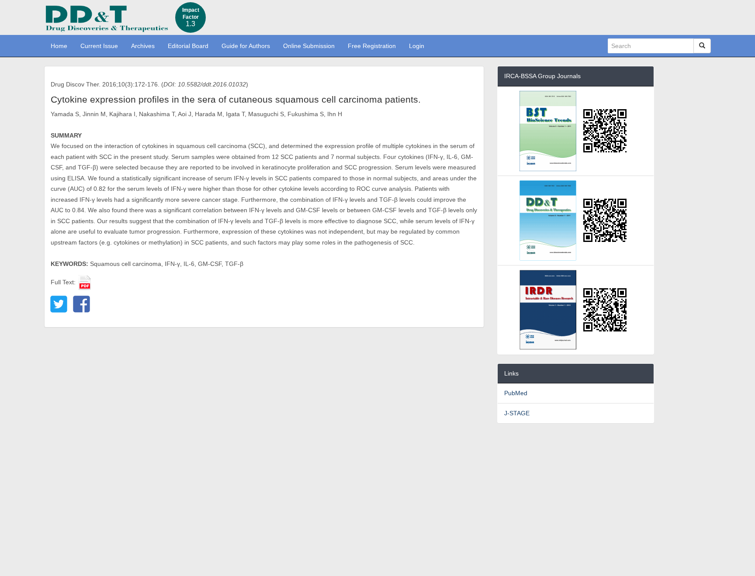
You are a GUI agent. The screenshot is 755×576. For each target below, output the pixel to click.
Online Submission (309, 45)
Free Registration (372, 45)
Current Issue (99, 45)
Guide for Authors (246, 45)
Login (416, 45)
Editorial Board (188, 45)
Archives (143, 45)
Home (59, 45)
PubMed (515, 393)
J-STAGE (517, 413)
